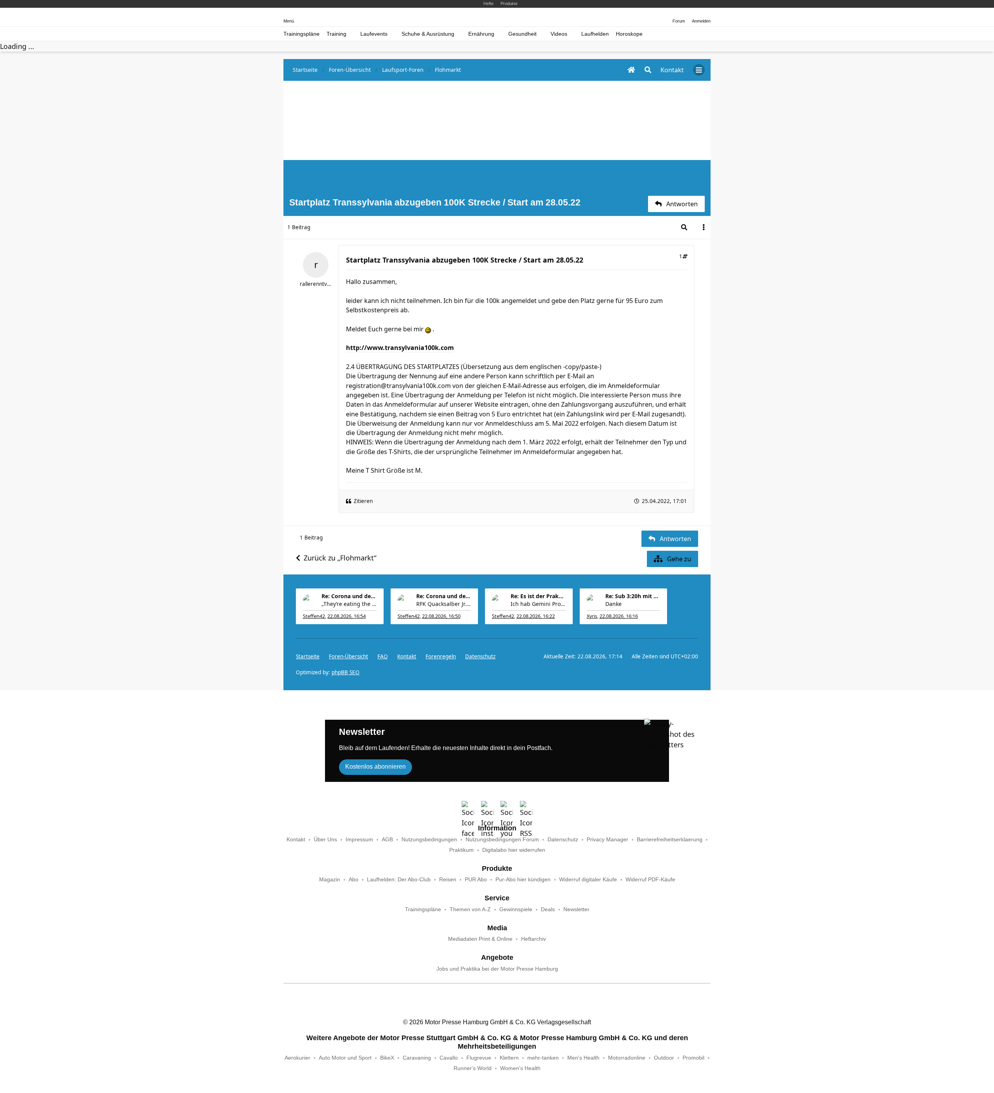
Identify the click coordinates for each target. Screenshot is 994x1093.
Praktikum (461, 850)
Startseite (308, 656)
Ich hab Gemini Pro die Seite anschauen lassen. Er (538, 603)
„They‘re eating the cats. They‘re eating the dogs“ (349, 603)
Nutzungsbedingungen (429, 839)
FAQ (382, 656)
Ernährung (481, 34)
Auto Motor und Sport (345, 1058)
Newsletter (576, 909)
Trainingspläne (301, 34)
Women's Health (520, 1068)
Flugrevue (478, 1058)
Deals (548, 909)
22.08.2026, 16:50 (441, 616)
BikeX (387, 1058)
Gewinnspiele (515, 909)
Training (336, 34)
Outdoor (664, 1058)
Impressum (359, 839)
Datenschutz (480, 656)
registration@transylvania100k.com (398, 385)
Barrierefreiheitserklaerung (669, 839)
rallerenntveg (316, 283)
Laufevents (374, 34)
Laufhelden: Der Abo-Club (399, 879)
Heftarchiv (533, 939)
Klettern (509, 1058)
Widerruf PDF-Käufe (650, 879)
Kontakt (296, 839)
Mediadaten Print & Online (480, 939)
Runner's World (473, 1068)
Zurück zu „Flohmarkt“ (340, 557)
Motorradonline (626, 1058)
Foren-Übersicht (348, 656)
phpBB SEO (346, 672)
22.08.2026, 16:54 (346, 616)
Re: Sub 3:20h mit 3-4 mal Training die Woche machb (632, 596)
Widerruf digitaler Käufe (588, 879)
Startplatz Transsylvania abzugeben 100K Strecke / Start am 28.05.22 (464, 260)
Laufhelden (595, 34)
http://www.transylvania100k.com (400, 347)
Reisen (447, 879)
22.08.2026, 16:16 (619, 616)
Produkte (509, 3)
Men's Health (583, 1058)
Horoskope (629, 34)
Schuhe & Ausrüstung (427, 34)
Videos (559, 34)
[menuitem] (406, 656)
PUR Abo (476, 879)
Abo (353, 879)
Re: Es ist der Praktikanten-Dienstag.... (538, 596)
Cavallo (449, 1058)
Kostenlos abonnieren (375, 766)
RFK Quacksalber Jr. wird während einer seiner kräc (443, 603)
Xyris (592, 616)
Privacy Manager (607, 839)
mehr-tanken (543, 1058)
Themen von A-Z (470, 909)
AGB (387, 839)
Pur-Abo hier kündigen (523, 879)
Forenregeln (441, 656)
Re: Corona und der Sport (349, 596)
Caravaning (417, 1058)
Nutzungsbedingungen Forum (502, 839)
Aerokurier (297, 1058)
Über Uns (325, 839)
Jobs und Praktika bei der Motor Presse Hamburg (497, 969)
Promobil (693, 1058)
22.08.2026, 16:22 (535, 616)
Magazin (329, 879)
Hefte (488, 3)
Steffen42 (314, 616)
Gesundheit (522, 34)
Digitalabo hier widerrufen (513, 850)
